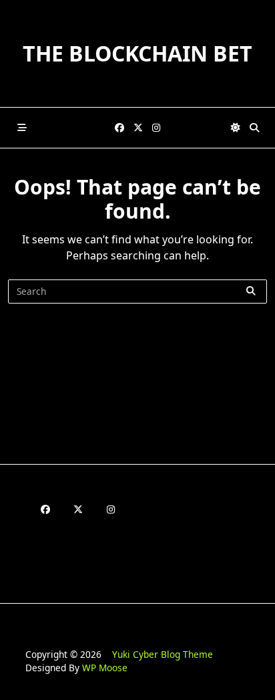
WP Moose (104, 667)
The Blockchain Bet (137, 53)
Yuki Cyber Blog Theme (162, 654)
